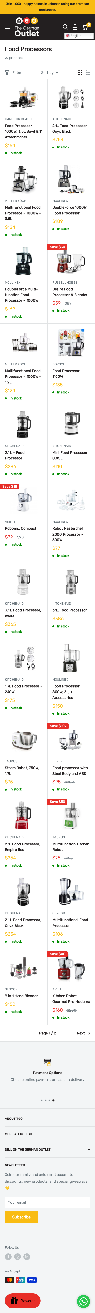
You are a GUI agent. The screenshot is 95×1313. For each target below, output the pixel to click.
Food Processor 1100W (66, 374)
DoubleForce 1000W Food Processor (69, 210)
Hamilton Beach (18, 119)
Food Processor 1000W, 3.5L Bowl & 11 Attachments (23, 131)
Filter (16, 72)
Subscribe (21, 1217)
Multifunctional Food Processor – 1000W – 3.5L (23, 213)
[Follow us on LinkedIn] (26, 1256)
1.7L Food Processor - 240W (23, 689)
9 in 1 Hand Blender (21, 996)
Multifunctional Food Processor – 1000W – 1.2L (23, 377)
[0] (85, 27)
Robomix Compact (20, 528)
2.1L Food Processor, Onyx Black (70, 129)
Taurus (11, 761)
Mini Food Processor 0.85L (70, 455)
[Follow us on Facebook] (8, 1256)
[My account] (75, 27)
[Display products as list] (88, 72)
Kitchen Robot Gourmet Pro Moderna (71, 999)
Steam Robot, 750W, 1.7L (22, 771)
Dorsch (58, 364)
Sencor (58, 913)
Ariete (10, 522)
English (75, 36)
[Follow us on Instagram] (17, 1256)
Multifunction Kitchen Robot (70, 847)
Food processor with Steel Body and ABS (70, 771)
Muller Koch (15, 201)
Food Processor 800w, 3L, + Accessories (66, 692)
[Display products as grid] (80, 72)
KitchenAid (61, 119)
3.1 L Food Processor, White (23, 613)
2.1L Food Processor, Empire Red (22, 847)
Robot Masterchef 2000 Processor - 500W (67, 534)
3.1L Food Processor (69, 610)
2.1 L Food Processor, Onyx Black (23, 923)
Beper (57, 761)
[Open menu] (7, 27)
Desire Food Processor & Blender (69, 292)
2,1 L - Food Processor (15, 455)
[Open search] (65, 27)
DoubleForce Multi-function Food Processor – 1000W (21, 295)
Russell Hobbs (64, 282)
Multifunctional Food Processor (70, 923)
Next (81, 1033)
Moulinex (60, 201)
